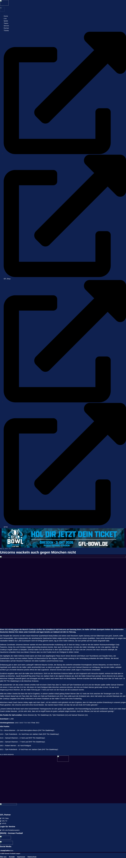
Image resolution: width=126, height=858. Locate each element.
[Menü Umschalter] (1, 13)
